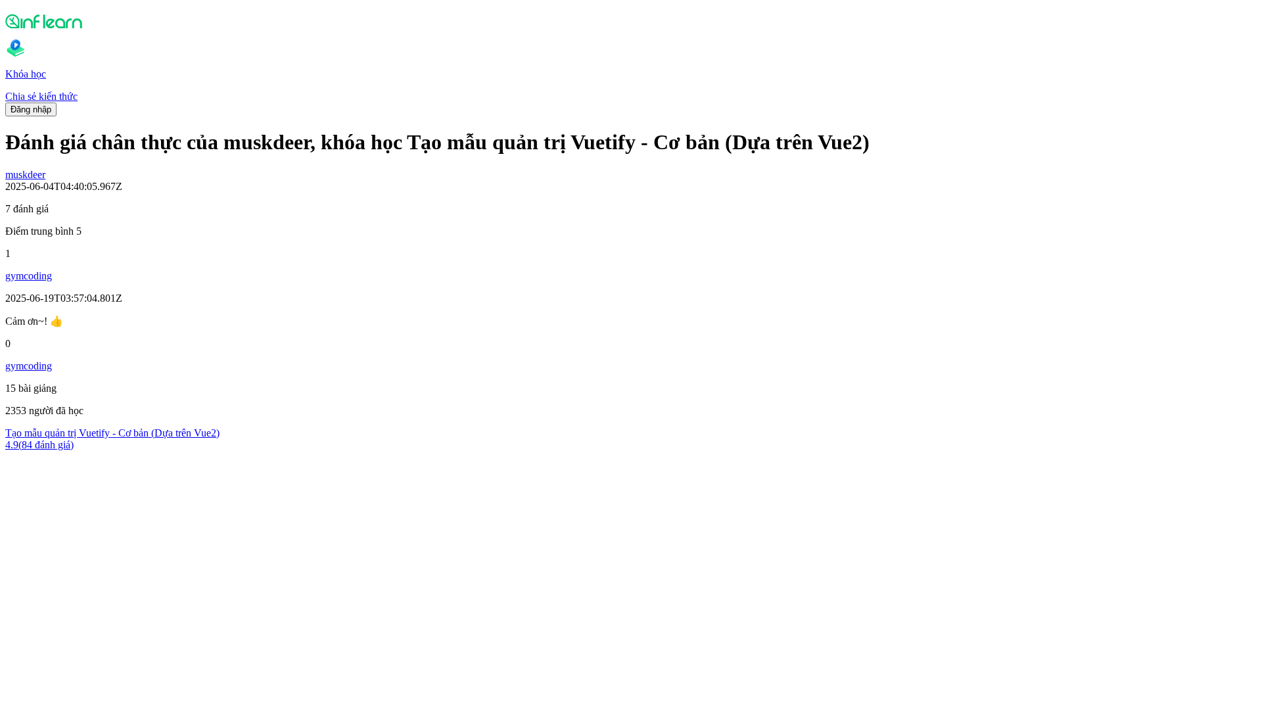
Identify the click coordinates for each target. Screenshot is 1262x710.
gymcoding (28, 275)
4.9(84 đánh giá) (39, 444)
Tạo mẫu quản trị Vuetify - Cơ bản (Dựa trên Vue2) (112, 432)
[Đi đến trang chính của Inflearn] (631, 21)
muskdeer (25, 174)
